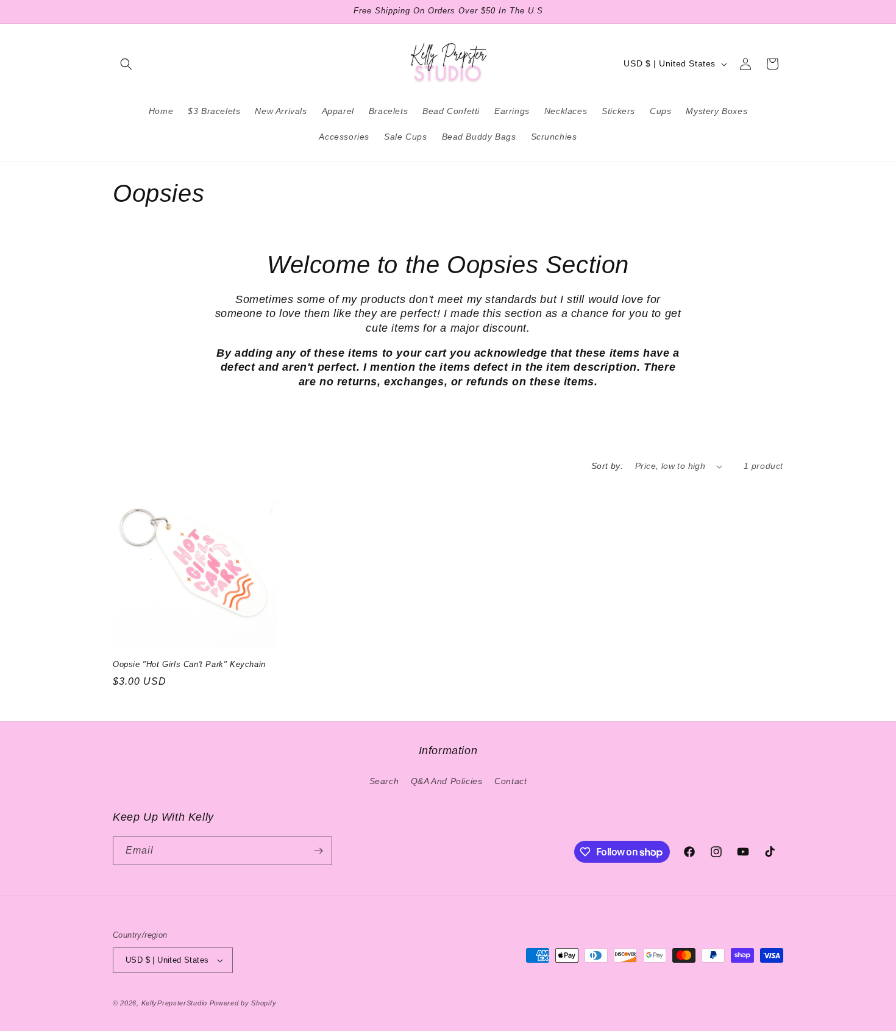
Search (384, 781)
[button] (126, 64)
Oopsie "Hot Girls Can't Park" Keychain (189, 664)
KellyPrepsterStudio (174, 1003)
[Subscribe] (318, 851)
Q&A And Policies (447, 781)
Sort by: (607, 466)
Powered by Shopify (243, 1003)
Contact (510, 781)
